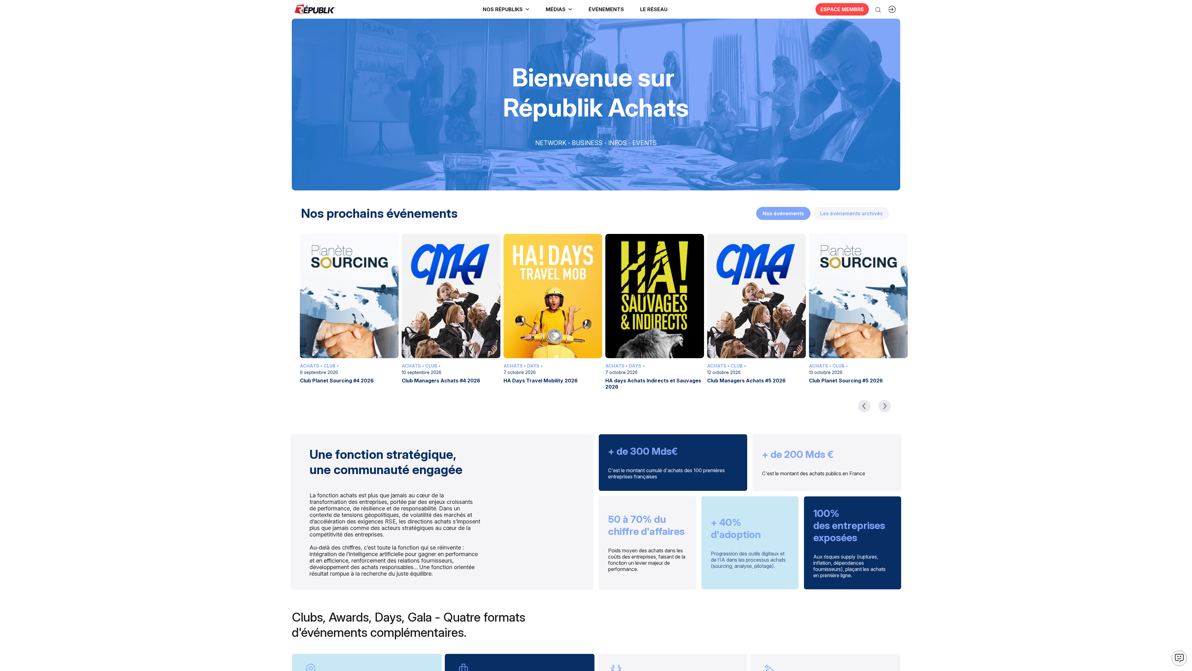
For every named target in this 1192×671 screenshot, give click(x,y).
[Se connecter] (892, 9)
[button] (606, 9)
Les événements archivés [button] (851, 213)
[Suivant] (884, 406)
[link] (506, 9)
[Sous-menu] (527, 9)
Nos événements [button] (783, 213)
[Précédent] (864, 406)
